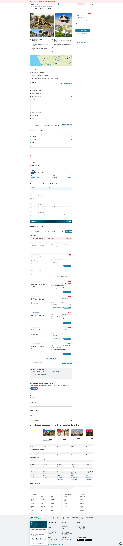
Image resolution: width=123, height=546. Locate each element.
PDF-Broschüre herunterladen (82, 39)
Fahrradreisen (82, 499)
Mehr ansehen (45, 473)
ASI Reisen (65, 496)
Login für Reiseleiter (65, 526)
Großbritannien (43, 507)
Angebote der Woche (81, 4)
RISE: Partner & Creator (65, 531)
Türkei (52, 507)
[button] (61, 259)
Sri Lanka (42, 500)
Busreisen (81, 506)
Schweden (52, 503)
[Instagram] (52, 540)
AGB (62, 544)
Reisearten (70, 4)
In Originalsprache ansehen (42, 134)
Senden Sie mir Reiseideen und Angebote (38, 535)
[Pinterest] (54, 540)
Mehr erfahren (69, 177)
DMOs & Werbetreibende (65, 532)
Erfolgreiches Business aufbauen (51, 528)
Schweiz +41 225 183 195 (81, 528)
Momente (74, 4)
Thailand (42, 502)
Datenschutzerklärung (53, 544)
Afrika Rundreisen (80, 486)
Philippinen (42, 499)
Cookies (59, 544)
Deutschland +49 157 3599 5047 (82, 526)
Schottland (52, 502)
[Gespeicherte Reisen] (90, 4)
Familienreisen (82, 510)
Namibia (32, 506)
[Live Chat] (120, 543)
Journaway (65, 503)
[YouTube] (57, 540)
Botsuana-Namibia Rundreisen (71, 486)
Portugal (52, 500)
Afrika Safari (32, 486)
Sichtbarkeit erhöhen (49, 531)
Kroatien (52, 496)
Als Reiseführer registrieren (66, 525)
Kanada (52, 510)
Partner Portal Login (65, 534)
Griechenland (43, 506)
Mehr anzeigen (32, 199)
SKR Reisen (65, 506)
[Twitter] (49, 540)
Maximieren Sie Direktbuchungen (51, 532)
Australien (32, 499)
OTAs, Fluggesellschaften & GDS (67, 533)
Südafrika (32, 507)
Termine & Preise (68, 231)
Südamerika (33, 502)
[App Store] (80, 540)
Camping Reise (89, 486)
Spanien (52, 506)
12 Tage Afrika (37, 486)
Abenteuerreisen (82, 496)
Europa (32, 500)
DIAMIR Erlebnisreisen (67, 502)
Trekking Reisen (82, 503)
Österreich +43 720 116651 (81, 527)
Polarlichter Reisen (82, 502)
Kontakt (87, 4)
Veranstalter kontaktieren (81, 42)
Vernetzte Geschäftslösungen (50, 525)
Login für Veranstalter (49, 533)
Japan (42, 496)
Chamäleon (65, 499)
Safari (84, 486)
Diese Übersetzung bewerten (67, 134)
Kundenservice (79, 525)
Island (42, 510)
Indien (32, 510)
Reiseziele (65, 4)
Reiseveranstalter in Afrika (45, 486)
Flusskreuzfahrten (82, 500)
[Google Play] (88, 540)
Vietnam (42, 503)
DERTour (65, 500)
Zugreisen (81, 507)
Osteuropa (52, 499)
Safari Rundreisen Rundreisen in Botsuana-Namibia (57, 486)
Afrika (32, 496)
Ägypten (32, 503)
